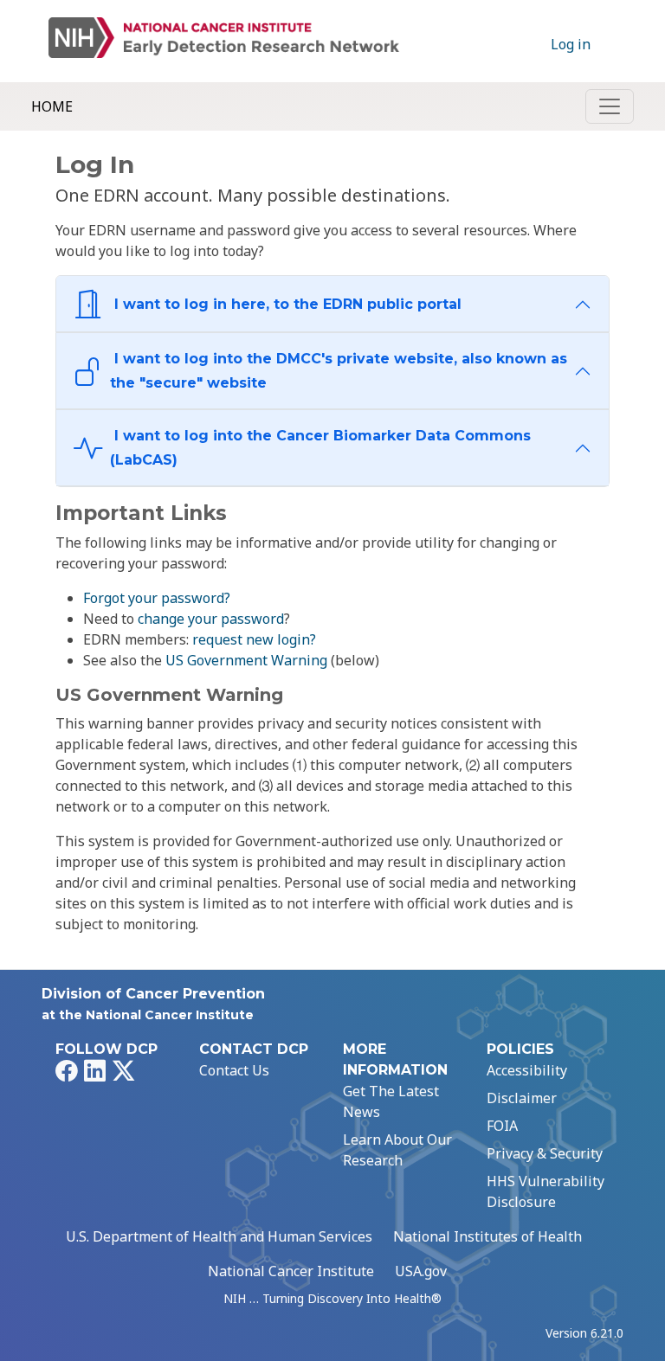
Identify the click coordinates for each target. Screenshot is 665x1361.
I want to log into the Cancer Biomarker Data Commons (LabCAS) (320, 447)
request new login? (254, 639)
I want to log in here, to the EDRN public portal (286, 304)
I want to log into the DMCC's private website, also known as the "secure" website (338, 370)
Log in (571, 44)
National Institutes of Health (487, 1236)
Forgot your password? (156, 597)
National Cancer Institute (291, 1271)
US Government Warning (246, 660)
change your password (211, 618)
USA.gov (421, 1271)
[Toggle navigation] (609, 106)
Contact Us (234, 1070)
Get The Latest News (391, 1101)
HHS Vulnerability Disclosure (545, 1191)
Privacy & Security (545, 1153)
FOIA (502, 1125)
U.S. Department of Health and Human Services (219, 1236)
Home (52, 106)
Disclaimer (522, 1097)
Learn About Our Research (397, 1150)
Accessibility (527, 1070)
